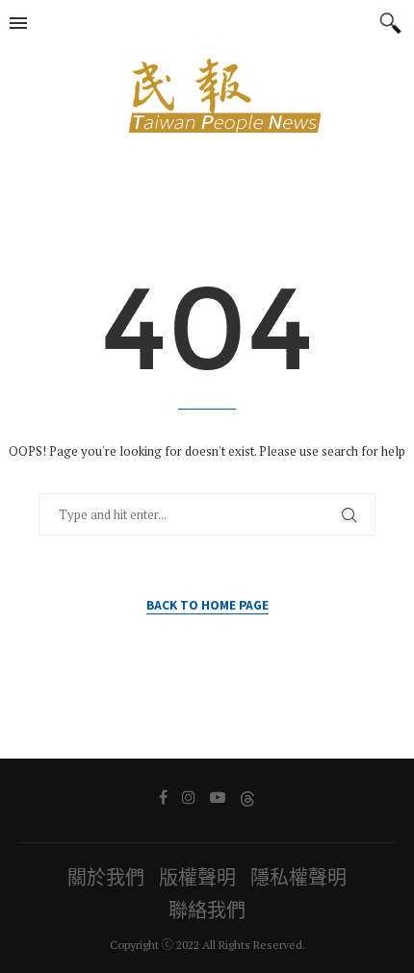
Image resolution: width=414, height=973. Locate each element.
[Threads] (247, 797)
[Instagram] (188, 797)
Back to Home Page (207, 604)
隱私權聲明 (298, 877)
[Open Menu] (18, 23)
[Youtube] (217, 797)
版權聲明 (197, 877)
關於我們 (105, 877)
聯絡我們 (207, 910)
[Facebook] (163, 797)
